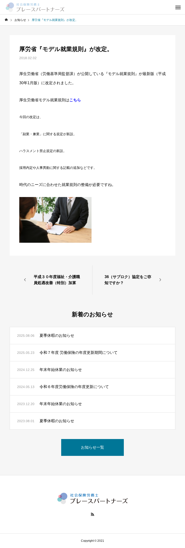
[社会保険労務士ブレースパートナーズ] (35, 7)
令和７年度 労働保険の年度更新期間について (79, 352)
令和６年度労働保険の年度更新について (74, 387)
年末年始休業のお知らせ (61, 370)
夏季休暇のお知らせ (57, 335)
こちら (75, 100)
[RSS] (92, 514)
